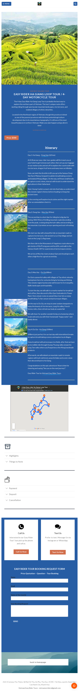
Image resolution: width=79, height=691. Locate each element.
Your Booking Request (19, 604)
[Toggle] (6, 455)
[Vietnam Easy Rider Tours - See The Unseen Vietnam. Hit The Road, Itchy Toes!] (39, 4)
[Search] (75, 4)
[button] (74, 686)
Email (13, 586)
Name (13, 577)
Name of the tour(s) (18, 595)
